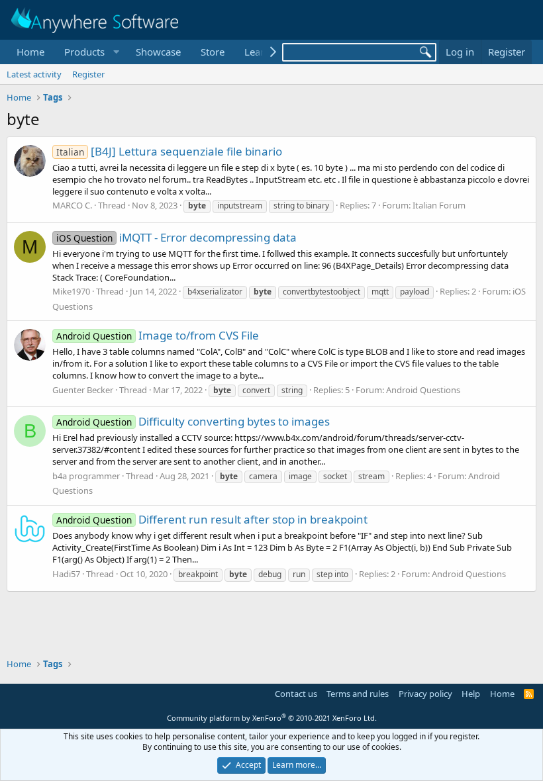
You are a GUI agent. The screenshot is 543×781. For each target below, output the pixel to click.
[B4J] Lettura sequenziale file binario (169, 151)
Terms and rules (357, 694)
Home (30, 51)
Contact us (296, 694)
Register (88, 74)
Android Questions (423, 390)
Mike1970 (71, 291)
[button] (90, 52)
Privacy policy (425, 694)
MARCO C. (72, 205)
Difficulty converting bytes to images (193, 421)
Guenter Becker (82, 390)
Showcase (158, 51)
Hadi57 (66, 574)
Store (212, 51)
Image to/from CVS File (157, 335)
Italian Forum (439, 205)
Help (471, 694)
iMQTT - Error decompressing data (176, 237)
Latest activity (34, 74)
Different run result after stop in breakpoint (212, 519)
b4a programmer (86, 476)
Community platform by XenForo (272, 718)
